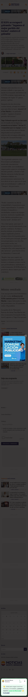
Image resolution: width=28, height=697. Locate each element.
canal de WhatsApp (15, 691)
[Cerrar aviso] (24, 681)
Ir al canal (6, 693)
